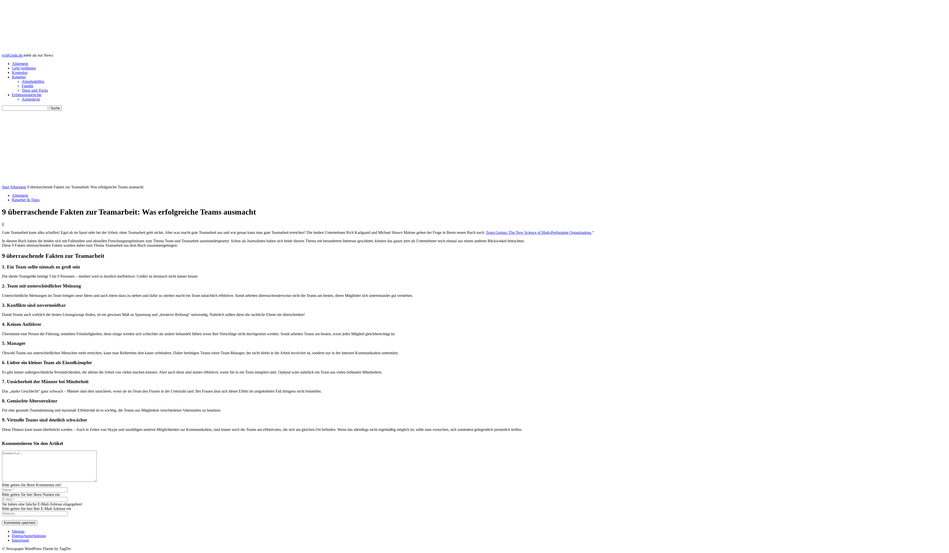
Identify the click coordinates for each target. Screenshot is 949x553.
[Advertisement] (474, 147)
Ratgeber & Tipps (26, 200)
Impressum (20, 540)
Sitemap (18, 531)
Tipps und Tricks (35, 90)
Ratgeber (19, 77)
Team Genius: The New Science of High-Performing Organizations (539, 232)
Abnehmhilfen (33, 81)
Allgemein (20, 64)
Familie (27, 86)
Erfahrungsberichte (27, 95)
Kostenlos (19, 72)
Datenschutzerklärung (29, 536)
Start (5, 187)
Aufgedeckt (31, 99)
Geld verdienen (24, 68)
